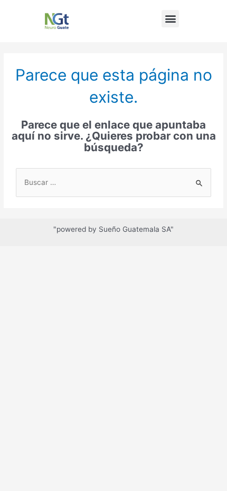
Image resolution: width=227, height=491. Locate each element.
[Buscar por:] (113, 182)
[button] (170, 18)
